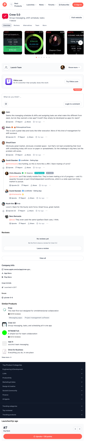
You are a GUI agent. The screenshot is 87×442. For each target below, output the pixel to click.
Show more (73, 67)
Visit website (76, 17)
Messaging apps (15, 318)
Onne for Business (15, 350)
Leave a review (43, 248)
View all (43, 258)
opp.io (10, 342)
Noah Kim (10, 203)
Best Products (18, 4)
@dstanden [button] (13, 176)
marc (8, 112)
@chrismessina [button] (12, 164)
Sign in (79, 5)
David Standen (12, 160)
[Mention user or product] (6, 104)
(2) (15, 185)
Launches (30, 5)
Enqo (10, 308)
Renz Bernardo (15, 216)
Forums (51, 5)
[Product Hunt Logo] (5, 4)
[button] (44, 25)
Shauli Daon (11, 142)
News (41, 5)
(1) (12, 137)
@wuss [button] (12, 220)
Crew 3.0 (11, 323)
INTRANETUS (13, 331)
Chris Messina (15, 173)
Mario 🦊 (9, 127)
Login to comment (72, 104)
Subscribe (65, 5)
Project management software (37, 318)
